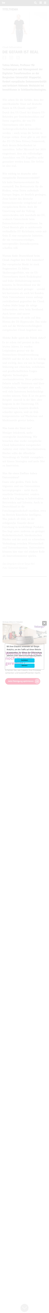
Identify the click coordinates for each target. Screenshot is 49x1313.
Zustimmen (24, 660)
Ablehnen (24, 666)
